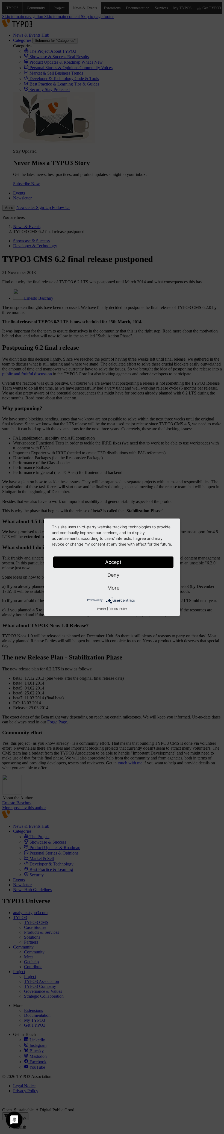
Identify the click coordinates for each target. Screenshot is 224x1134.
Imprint (101, 608)
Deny (113, 575)
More (113, 588)
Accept (113, 562)
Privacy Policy (118, 608)
